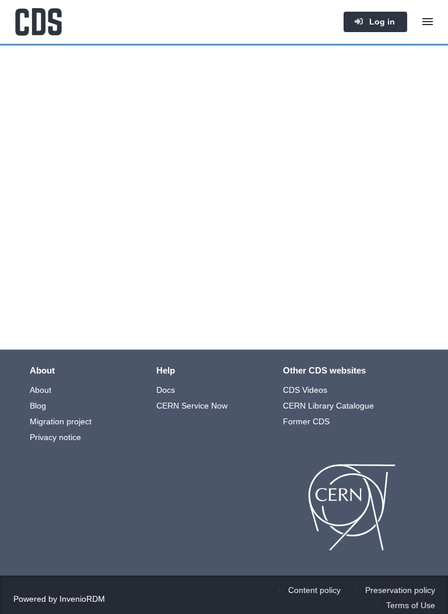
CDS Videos (305, 390)
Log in (381, 21)
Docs (165, 390)
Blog (38, 405)
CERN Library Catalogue (328, 405)
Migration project (61, 421)
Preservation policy (400, 590)
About (40, 390)
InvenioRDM (82, 598)
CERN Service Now (192, 405)
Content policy (314, 590)
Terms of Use (410, 605)
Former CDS (306, 421)
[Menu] (427, 22)
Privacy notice (55, 437)
